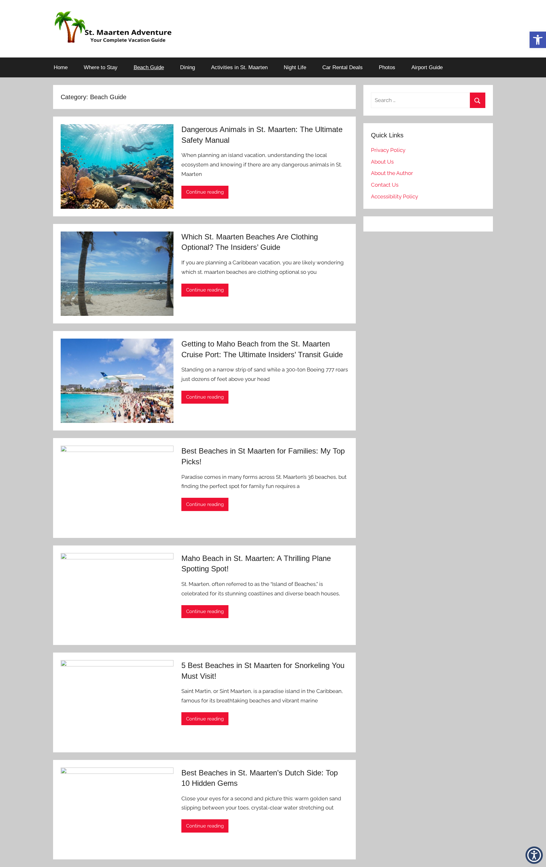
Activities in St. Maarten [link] (239, 67)
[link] (538, 40)
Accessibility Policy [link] (394, 196)
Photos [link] (387, 67)
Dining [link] (187, 67)
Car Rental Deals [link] (342, 67)
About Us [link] (382, 162)
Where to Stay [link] (101, 67)
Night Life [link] (295, 67)
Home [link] (61, 67)
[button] (534, 855)
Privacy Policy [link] (388, 150)
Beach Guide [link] (149, 67)
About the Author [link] (392, 173)
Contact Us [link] (384, 185)
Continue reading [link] (205, 192)
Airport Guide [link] (427, 67)
